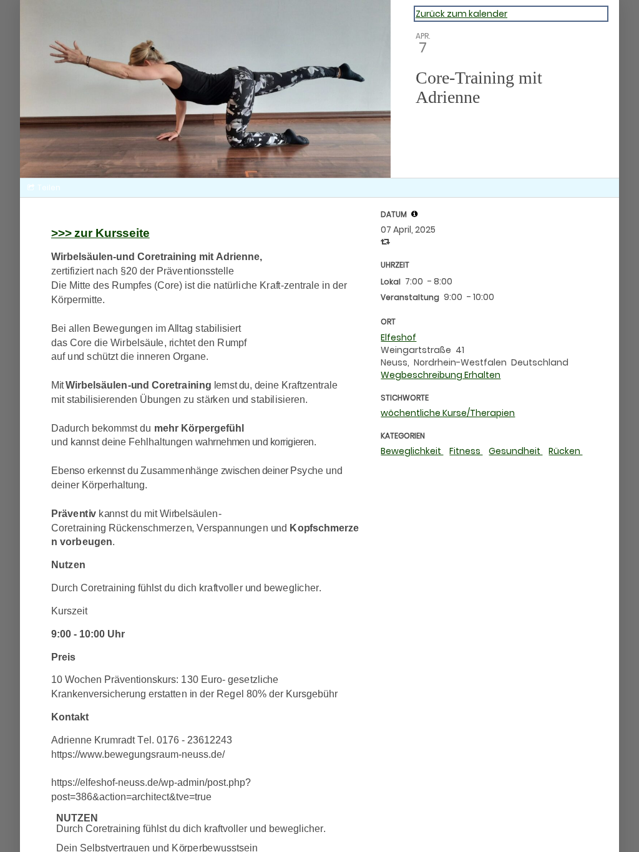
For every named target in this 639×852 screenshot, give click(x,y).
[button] (414, 214)
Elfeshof (398, 337)
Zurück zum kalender (461, 13)
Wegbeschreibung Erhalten (440, 375)
